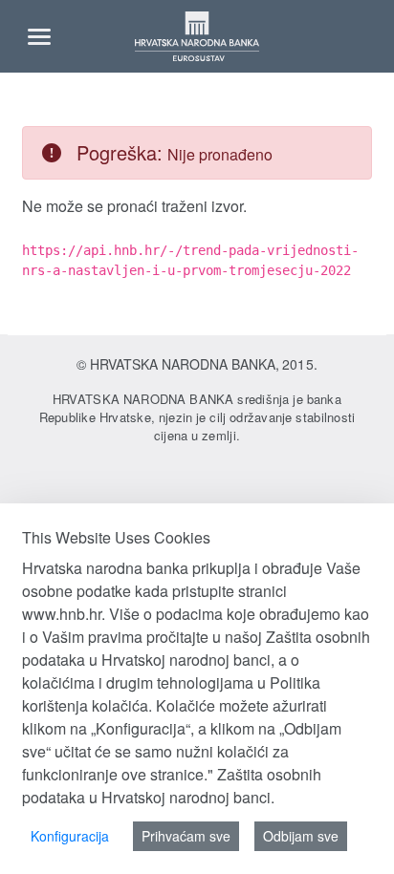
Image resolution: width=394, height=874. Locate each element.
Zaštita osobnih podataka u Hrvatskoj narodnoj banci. (171, 785)
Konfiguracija (70, 835)
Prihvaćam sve (186, 835)
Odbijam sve (301, 835)
